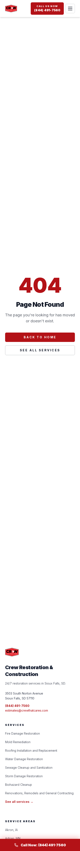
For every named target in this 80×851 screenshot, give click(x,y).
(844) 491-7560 (17, 706)
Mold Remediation (18, 742)
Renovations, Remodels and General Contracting (39, 793)
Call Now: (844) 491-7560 (43, 845)
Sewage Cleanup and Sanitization (28, 767)
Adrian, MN (12, 838)
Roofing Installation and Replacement (31, 750)
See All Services (40, 350)
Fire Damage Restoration (22, 733)
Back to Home (40, 337)
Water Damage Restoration (24, 759)
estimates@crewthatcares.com (26, 710)
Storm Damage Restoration (24, 776)
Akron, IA (11, 830)
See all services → (19, 801)
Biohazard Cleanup (18, 784)
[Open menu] (70, 8)
